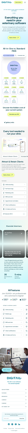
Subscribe (22, 418)
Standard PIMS (21, 55)
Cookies (5, 428)
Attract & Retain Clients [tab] (10, 156)
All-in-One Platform (8, 55)
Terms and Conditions (20, 428)
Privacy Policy (11, 428)
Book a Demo (18, 2)
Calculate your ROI (14, 114)
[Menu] (25, 2)
